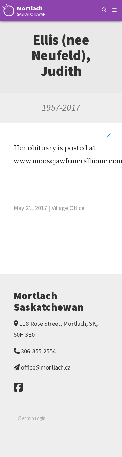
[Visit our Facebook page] (18, 388)
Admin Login (33, 418)
